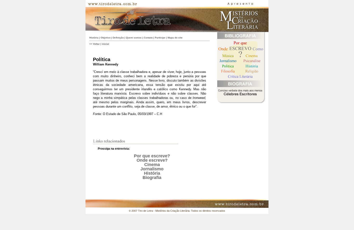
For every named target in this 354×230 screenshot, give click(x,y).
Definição (118, 37)
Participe (160, 37)
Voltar (96, 44)
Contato (148, 37)
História (93, 37)
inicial (105, 44)
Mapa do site (175, 37)
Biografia (152, 177)
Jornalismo (152, 168)
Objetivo (106, 37)
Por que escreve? (152, 155)
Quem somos (134, 37)
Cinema (152, 164)
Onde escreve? (152, 160)
